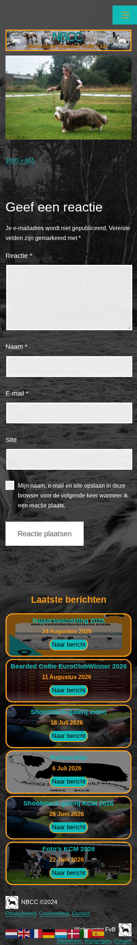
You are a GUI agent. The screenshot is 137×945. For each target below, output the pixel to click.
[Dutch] (11, 933)
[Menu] (125, 14)
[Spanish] (98, 933)
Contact (81, 913)
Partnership (68, 757)
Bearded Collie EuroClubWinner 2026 (69, 666)
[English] (24, 933)
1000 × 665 (20, 160)
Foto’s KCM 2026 (68, 849)
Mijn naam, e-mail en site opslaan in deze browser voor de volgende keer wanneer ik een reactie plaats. (73, 495)
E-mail (16, 393)
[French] (36, 933)
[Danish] (74, 933)
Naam (16, 346)
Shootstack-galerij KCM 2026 (68, 803)
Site (11, 439)
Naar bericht (68, 644)
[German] (49, 933)
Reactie (18, 255)
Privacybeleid (20, 913)
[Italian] (86, 933)
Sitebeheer (69, 941)
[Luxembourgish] (61, 933)
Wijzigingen (97, 941)
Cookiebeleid (54, 913)
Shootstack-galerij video (69, 712)
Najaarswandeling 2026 (69, 620)
